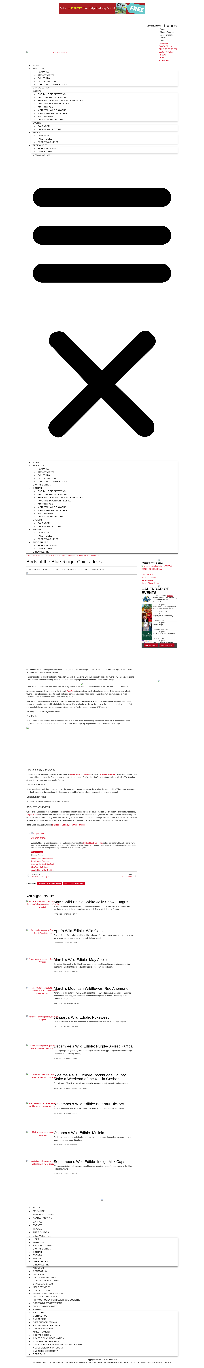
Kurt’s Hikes (45, 107)
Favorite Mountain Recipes (54, 104)
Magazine (39, 1211)
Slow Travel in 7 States (39, 867)
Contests (44, 78)
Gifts (162, 41)
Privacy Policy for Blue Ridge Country (56, 1300)
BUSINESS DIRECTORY (45, 1306)
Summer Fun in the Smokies (42, 858)
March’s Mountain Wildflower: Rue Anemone (91, 988)
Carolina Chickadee (107, 774)
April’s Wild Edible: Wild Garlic (79, 931)
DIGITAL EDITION (47, 81)
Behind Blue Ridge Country (54, 569)
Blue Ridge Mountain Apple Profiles (60, 100)
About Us (38, 1268)
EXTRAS (37, 91)
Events (37, 123)
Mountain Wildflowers (52, 110)
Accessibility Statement (47, 1303)
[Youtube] (172, 26)
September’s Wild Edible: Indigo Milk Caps (89, 1161)
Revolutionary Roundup (40, 861)
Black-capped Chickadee (80, 774)
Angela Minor (32, 815)
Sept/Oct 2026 (147, 575)
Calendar (44, 126)
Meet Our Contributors (53, 84)
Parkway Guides (47, 148)
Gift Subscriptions (44, 1277)
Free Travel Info (48, 142)
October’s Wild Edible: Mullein (79, 1133)
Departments (46, 75)
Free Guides (40, 145)
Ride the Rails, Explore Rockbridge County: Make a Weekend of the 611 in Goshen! (90, 1077)
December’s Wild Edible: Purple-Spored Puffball (94, 1046)
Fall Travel (45, 139)
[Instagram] (176, 26)
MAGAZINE (38, 68)
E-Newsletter (41, 155)
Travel (37, 132)
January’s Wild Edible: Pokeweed (82, 1017)
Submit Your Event (49, 129)
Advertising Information (48, 1293)
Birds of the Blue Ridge (52, 97)
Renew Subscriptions (46, 1281)
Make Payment (166, 35)
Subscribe (164, 43)
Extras (37, 1221)
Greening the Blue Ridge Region (43, 864)
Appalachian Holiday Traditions (42, 870)
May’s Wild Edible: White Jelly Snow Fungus (91, 902)
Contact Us (164, 29)
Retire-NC (44, 135)
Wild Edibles (45, 116)
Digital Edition (42, 1218)
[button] (102, 308)
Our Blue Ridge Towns (52, 94)
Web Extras (38, 555)
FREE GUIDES (45, 151)
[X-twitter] (168, 26)
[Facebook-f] (164, 26)
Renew (163, 38)
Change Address (167, 32)
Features (43, 72)
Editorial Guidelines (45, 1297)
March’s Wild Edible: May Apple (80, 959)
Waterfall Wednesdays (52, 113)
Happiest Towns (43, 1214)
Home (36, 65)
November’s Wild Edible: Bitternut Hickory (89, 1104)
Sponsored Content (50, 120)
